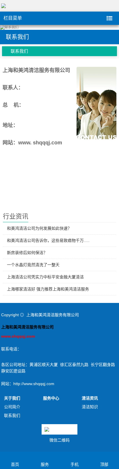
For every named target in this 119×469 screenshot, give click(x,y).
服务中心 (51, 398)
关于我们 (12, 398)
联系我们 (19, 51)
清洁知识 (90, 406)
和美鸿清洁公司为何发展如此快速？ (39, 228)
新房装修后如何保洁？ (27, 252)
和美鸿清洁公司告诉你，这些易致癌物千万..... (48, 240)
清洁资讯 (90, 398)
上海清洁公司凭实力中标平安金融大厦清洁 (45, 277)
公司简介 (12, 406)
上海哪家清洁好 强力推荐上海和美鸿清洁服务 (48, 289)
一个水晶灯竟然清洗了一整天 (33, 264)
